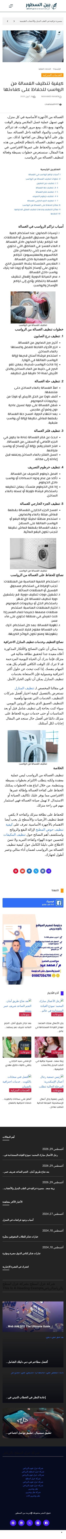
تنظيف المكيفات (14, 835)
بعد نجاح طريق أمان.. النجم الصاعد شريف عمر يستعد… (17, 1025)
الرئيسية (57, 69)
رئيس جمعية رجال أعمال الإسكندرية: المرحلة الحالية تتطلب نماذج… (50, 1103)
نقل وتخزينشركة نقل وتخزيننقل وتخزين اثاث (33, 1492)
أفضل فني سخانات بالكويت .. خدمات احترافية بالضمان (17, 1101)
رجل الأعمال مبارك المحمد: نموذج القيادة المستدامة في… (30, 1155)
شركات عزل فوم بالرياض (33, 1475)
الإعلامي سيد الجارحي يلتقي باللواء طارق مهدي (18, 1063)
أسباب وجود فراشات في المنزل (18, 1220)
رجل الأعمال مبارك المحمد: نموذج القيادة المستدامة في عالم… (49, 1027)
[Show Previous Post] (14, 21)
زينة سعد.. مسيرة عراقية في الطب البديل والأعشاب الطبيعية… (49, 1065)
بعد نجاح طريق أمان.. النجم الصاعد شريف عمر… (26, 1171)
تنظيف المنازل (24, 688)
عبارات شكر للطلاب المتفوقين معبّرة (20, 1236)
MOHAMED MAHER (50, 96)
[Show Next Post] (7, 21)
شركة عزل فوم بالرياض (33, 1468)
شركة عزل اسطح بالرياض (33, 1471)
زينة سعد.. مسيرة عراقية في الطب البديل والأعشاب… (29, 1188)
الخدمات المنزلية (45, 69)
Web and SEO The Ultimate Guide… (28, 1326)
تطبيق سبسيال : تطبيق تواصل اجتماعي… (28, 1432)
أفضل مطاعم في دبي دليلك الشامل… (27, 1361)
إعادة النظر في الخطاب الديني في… (26, 1397)
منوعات (57, 1014)
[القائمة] (11, 6)
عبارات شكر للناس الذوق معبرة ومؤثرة (22, 1253)
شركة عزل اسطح (33, 1478)
